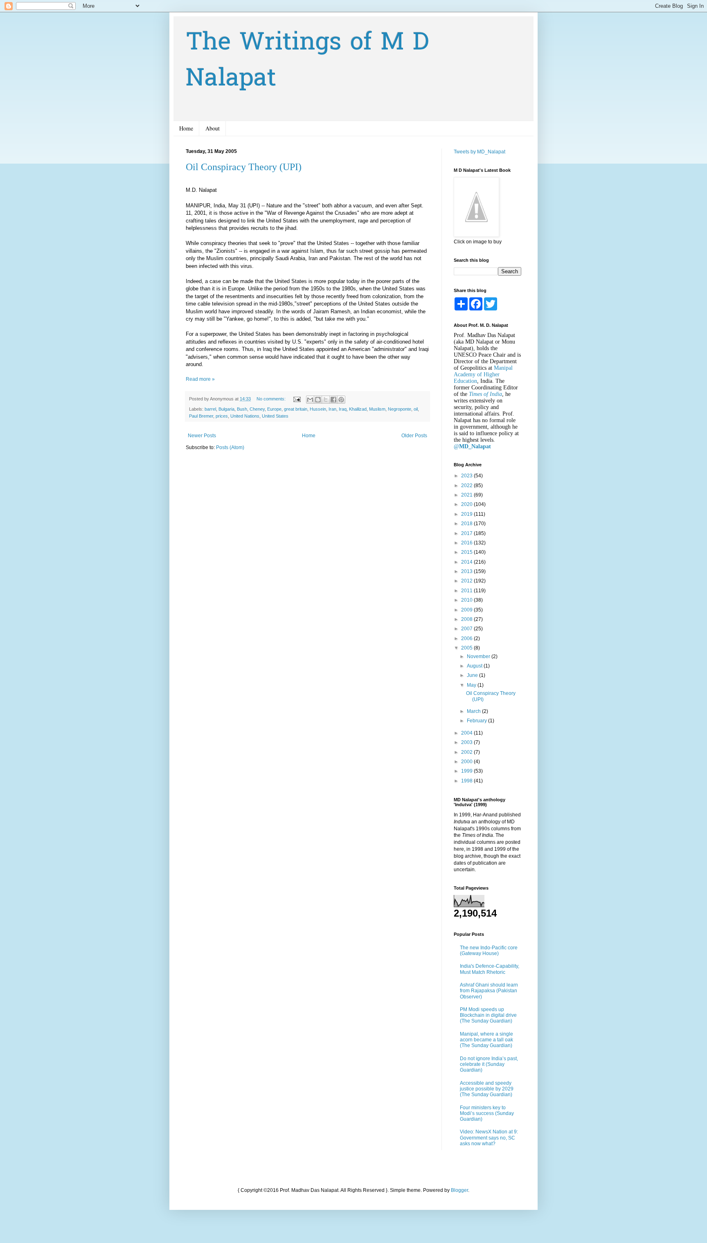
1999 (467, 771)
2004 (467, 733)
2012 (467, 581)
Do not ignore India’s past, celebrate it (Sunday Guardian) (489, 1064)
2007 (467, 629)
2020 (467, 504)
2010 (467, 600)
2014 (467, 562)
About (212, 128)
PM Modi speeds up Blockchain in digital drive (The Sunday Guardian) (488, 1015)
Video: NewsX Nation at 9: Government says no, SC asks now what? (489, 1137)
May (472, 685)
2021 (467, 495)
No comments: (272, 398)
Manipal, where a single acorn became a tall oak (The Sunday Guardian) (486, 1040)
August (475, 666)
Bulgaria (226, 409)
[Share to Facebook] (333, 400)
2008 (467, 619)
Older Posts (414, 435)
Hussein (318, 409)
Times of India (485, 394)
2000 (467, 761)
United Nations (244, 416)
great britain (295, 409)
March (474, 711)
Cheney (257, 409)
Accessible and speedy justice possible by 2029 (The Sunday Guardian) (486, 1089)
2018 (467, 523)
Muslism (377, 409)
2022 (467, 485)
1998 (467, 781)
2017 (467, 533)
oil (416, 409)
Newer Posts (202, 435)
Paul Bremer (201, 416)
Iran (332, 409)
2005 (467, 648)
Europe (274, 409)
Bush (242, 409)
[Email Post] (296, 398)
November (479, 656)
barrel (210, 409)
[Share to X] (326, 400)
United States (275, 416)
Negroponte (399, 409)
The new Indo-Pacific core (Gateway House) (489, 950)
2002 (467, 752)
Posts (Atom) (230, 447)
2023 (467, 476)
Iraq (343, 409)
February (477, 721)
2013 (467, 571)
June (473, 675)
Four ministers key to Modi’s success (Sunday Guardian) (487, 1113)
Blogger (459, 1190)
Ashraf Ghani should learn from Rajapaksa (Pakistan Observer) (489, 991)
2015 (467, 552)
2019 (467, 514)
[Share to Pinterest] (341, 400)
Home (186, 128)
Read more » (200, 379)
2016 (467, 543)
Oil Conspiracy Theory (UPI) (244, 167)
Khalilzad (358, 409)
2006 (467, 638)
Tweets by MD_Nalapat (479, 152)
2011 (467, 590)
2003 (467, 742)
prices (222, 416)
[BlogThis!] (318, 400)
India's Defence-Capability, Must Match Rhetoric (489, 969)
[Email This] (310, 400)
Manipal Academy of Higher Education (483, 374)
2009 (467, 610)
